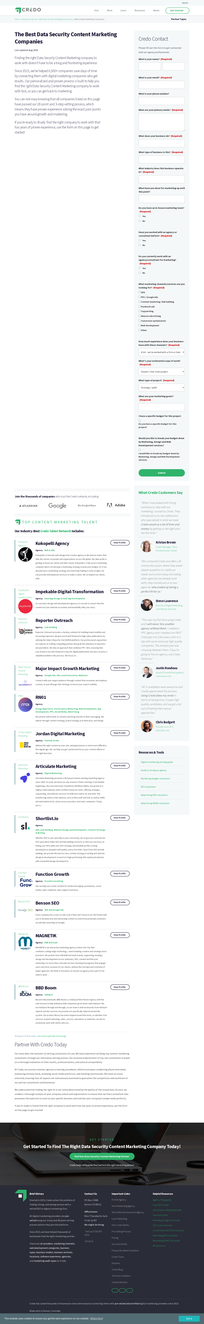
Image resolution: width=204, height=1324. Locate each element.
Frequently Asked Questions (125, 1250)
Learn (123, 10)
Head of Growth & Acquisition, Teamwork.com (170, 674)
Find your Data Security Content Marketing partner (101, 1156)
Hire (96, 10)
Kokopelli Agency (23, 543)
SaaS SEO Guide (161, 1204)
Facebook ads (148, 306)
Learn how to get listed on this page (51, 1036)
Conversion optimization (153, 320)
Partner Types (178, 19)
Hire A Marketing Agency (123, 1205)
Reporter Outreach (22, 620)
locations (34, 1256)
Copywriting (147, 311)
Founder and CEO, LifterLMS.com (164, 728)
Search (185, 3)
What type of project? (156, 380)
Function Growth (22, 874)
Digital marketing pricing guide (157, 761)
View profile (120, 542)
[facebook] (122, 1290)
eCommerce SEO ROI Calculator (168, 1230)
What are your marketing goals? (156, 398)
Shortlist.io (23, 816)
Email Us (89, 1241)
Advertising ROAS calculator (155, 803)
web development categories (44, 1247)
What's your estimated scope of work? (159, 362)
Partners (116, 1263)
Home (17, 19)
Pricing (115, 1237)
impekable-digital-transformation (25, 594)
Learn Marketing (119, 1218)
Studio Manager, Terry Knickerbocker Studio (166, 548)
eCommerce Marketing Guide (167, 1209)
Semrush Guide (160, 1215)
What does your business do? (160, 135)
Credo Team (118, 1256)
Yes (144, 216)
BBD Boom (23, 986)
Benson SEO (24, 901)
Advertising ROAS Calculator (166, 1240)
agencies (66, 1256)
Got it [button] (189, 1318)
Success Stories (119, 1243)
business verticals (63, 1252)
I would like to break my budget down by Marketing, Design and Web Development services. (159, 456)
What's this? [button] (96, 1318)
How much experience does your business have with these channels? (161, 343)
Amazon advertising (151, 316)
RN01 (20, 695)
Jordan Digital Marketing (25, 734)
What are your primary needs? (161, 109)
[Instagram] (129, 1290)
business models (44, 1252)
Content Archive (119, 1282)
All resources (159, 1245)
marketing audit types (45, 1260)
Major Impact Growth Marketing (24, 670)
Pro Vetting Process (121, 1231)
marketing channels (64, 1243)
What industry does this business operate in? (161, 170)
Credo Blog (117, 1269)
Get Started (176, 10)
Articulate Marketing (23, 766)
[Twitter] (115, 1290)
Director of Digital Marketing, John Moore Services (169, 607)
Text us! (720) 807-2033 (93, 1233)
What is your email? (155, 77)
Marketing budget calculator (155, 778)
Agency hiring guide (162, 1199)
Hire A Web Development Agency (128, 1212)
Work (109, 10)
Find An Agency (119, 1199)
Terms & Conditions (121, 1275)
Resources (140, 10)
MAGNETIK (23, 934)
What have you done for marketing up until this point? (162, 190)
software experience (50, 1256)
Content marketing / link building (157, 301)
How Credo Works (120, 1224)
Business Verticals (29, 19)
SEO (143, 292)
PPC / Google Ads (149, 297)
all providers (46, 1243)
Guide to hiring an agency (154, 770)
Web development (150, 325)
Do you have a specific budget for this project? (157, 426)
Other (144, 330)
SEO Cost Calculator (162, 1225)
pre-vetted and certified (127, 1303)
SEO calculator (148, 786)
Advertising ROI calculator (154, 794)
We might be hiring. (94, 1224)
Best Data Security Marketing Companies (56, 19)
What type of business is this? (161, 152)
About (156, 10)
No (143, 221)
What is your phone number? (154, 93)
